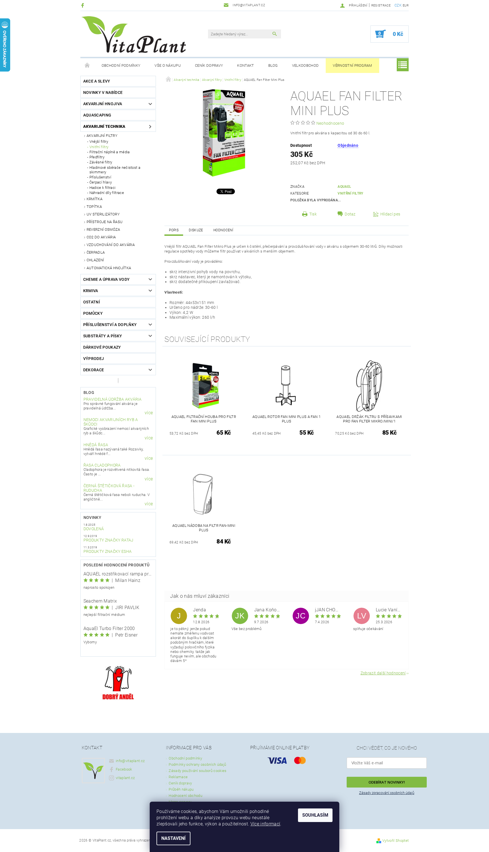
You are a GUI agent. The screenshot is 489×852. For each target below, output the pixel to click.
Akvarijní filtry (102, 135)
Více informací (265, 824)
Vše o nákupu (168, 65)
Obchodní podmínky (121, 65)
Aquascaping (97, 115)
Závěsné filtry (100, 162)
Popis (174, 230)
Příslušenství (100, 177)
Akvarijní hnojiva (102, 104)
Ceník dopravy (209, 65)
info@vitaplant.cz (130, 761)
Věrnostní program (352, 65)
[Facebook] (83, 5)
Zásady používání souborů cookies (197, 771)
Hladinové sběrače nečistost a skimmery (114, 169)
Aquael (344, 187)
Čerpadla (96, 252)
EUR (406, 5)
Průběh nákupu (181, 789)
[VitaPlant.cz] (133, 34)
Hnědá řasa (95, 445)
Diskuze (196, 230)
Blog (273, 65)
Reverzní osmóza (103, 229)
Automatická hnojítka (109, 268)
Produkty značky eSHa (107, 551)
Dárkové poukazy (102, 347)
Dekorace (93, 370)
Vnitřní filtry (98, 147)
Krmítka (94, 199)
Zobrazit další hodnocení (383, 673)
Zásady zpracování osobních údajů (386, 793)
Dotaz (350, 214)
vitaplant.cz (125, 778)
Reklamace (178, 777)
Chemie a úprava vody (106, 279)
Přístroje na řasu (105, 222)
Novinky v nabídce (103, 92)
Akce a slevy (96, 81)
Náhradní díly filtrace (106, 193)
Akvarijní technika (104, 126)
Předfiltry (96, 157)
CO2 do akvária (101, 237)
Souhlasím (315, 815)
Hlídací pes (390, 214)
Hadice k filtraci (102, 188)
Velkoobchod (305, 65)
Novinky (92, 517)
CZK (398, 5)
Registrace (381, 5)
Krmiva (90, 290)
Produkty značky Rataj (108, 540)
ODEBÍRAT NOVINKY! (386, 782)
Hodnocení (223, 230)
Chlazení (95, 260)
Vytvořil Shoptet (395, 840)
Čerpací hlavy (100, 182)
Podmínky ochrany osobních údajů (197, 764)
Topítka (94, 206)
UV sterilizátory (103, 214)
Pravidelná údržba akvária (112, 399)
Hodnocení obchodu (185, 795)
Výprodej (93, 358)
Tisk (313, 214)
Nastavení (173, 838)
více (149, 413)
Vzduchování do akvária (111, 245)
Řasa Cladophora (102, 465)
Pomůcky (93, 313)
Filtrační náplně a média (109, 152)
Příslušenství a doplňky (110, 324)
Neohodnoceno (330, 123)
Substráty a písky (102, 336)
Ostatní (91, 302)
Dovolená (93, 529)
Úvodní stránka (87, 65)
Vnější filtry (98, 141)
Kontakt (245, 65)
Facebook (124, 769)
